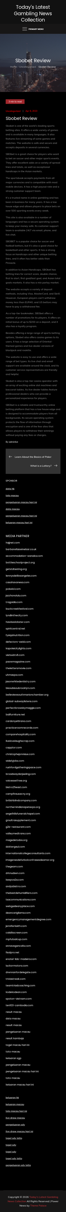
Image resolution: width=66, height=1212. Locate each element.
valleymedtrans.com (18, 833)
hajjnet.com (13, 542)
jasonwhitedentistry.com (20, 681)
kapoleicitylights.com (18, 648)
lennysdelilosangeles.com (21, 575)
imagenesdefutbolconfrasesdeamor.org (30, 860)
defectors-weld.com (18, 642)
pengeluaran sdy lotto (18, 1165)
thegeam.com (14, 866)
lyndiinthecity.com (17, 615)
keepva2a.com (15, 880)
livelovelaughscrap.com (20, 741)
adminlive (13, 442)
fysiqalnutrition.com (17, 635)
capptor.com (14, 747)
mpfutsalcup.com (16, 939)
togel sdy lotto (14, 1158)
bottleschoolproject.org (20, 562)
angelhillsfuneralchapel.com (23, 813)
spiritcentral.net (15, 628)
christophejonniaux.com (20, 754)
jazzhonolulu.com (16, 595)
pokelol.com (13, 589)
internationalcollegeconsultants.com (28, 853)
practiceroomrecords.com (22, 728)
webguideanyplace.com (20, 906)
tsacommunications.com (21, 899)
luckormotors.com (17, 965)
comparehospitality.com (21, 734)
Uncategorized (13, 111)
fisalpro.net (12, 952)
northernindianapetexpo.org (23, 807)
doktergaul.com (15, 846)
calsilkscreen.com (16, 932)
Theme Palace (38, 1205)
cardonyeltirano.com (18, 721)
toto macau (12, 495)
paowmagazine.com (18, 661)
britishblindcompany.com (21, 800)
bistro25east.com (16, 787)
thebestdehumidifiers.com (21, 893)
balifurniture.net (15, 714)
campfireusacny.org (18, 794)
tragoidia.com (14, 602)
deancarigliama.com (18, 913)
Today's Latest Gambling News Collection (33, 13)
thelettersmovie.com (18, 668)
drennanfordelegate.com (21, 972)
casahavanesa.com (17, 582)
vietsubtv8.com (15, 655)
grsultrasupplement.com (21, 820)
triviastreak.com (15, 979)
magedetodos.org (16, 840)
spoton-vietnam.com (19, 998)
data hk (10, 488)
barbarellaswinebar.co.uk (21, 549)
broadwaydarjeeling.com (21, 774)
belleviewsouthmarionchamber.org (27, 694)
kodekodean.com (16, 992)
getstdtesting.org (16, 569)
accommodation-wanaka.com (24, 556)
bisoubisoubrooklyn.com (20, 688)
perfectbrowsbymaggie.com (23, 708)
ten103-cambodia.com (19, 1005)
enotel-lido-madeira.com (21, 959)
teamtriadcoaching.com (20, 985)
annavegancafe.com (18, 946)
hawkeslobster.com (18, 622)
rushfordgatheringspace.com (23, 767)
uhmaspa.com (14, 675)
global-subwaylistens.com (21, 701)
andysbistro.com (16, 886)
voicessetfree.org (16, 780)
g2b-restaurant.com (18, 827)
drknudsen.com (15, 873)
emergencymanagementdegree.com (28, 919)
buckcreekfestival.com (19, 609)
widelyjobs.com (15, 761)
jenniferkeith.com (16, 926)
